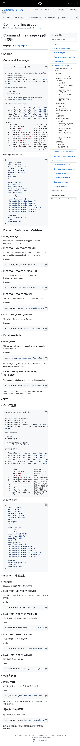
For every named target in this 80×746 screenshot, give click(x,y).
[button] (46, 67)
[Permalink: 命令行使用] (1, 405)
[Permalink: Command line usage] (1, 60)
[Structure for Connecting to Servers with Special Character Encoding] (52, 151)
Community (40, 735)
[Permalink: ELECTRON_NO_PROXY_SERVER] (1, 248)
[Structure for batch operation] (52, 61)
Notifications (47, 9)
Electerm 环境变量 (62, 118)
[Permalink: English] (1, 53)
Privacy (21, 735)
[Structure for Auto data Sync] (52, 52)
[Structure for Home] (52, 44)
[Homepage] (40, 3)
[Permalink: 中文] (1, 398)
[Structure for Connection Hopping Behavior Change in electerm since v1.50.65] (52, 156)
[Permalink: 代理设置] (1, 581)
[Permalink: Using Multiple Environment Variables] (1, 373)
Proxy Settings (63, 83)
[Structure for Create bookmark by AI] (52, 164)
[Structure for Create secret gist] (52, 173)
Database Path (61, 103)
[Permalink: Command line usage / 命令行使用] (1, 37)
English (20, 46)
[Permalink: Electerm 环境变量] (1, 575)
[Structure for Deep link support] (52, 186)
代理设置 (60, 121)
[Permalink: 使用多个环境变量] (1, 709)
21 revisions (37, 28)
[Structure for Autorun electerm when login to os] (52, 57)
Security (27, 735)
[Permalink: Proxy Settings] (1, 236)
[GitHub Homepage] (34, 740)
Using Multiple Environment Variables (63, 110)
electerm (8, 10)
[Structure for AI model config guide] (52, 48)
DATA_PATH (62, 106)
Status (34, 735)
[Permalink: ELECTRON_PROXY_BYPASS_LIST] (1, 271)
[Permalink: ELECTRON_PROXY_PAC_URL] (1, 294)
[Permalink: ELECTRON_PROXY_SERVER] (1, 314)
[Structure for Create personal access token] (52, 169)
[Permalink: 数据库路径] (1, 675)
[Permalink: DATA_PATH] (1, 341)
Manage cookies (61, 735)
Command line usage (63, 76)
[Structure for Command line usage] (52, 65)
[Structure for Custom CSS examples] (52, 177)
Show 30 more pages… (58, 190)
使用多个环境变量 (62, 147)
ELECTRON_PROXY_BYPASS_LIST (65, 91)
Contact (52, 735)
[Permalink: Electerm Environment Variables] (1, 230)
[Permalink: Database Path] (1, 335)
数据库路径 (60, 142)
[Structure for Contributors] (52, 160)
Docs (47, 735)
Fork (60, 9)
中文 (26, 46)
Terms (15, 735)
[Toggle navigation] (4, 3)
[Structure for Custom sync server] (52, 182)
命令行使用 (60, 116)
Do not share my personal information (40, 737)
